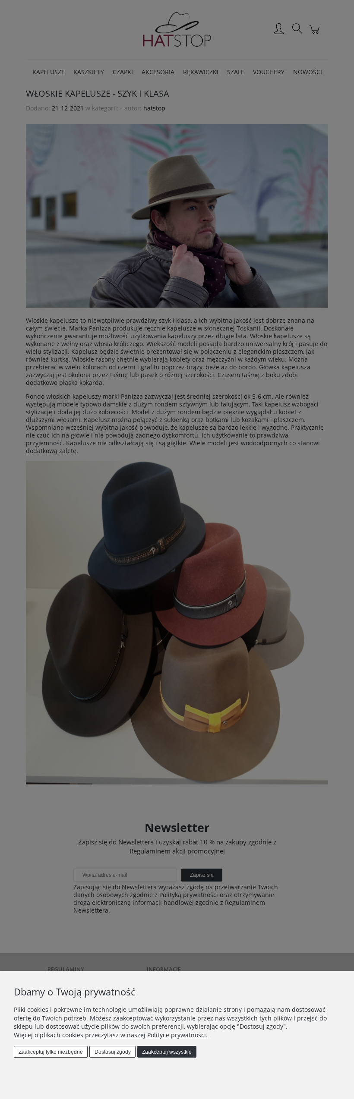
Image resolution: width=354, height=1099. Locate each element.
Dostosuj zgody (113, 1052)
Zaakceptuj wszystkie (167, 1052)
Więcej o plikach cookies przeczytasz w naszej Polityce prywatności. (111, 1035)
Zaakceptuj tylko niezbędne (51, 1052)
